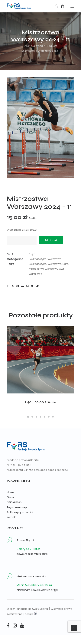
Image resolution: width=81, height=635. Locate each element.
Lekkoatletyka (37, 259)
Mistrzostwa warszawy (43, 269)
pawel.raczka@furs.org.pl (32, 554)
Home (10, 492)
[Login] (54, 6)
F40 (40, 402)
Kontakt (11, 517)
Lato (65, 264)
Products (51, 46)
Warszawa (54, 259)
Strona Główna (33, 46)
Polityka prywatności (20, 512)
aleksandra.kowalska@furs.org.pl (37, 590)
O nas (10, 497)
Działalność (14, 502)
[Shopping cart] (60, 6)
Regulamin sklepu (17, 507)
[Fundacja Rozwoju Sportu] (19, 6)
